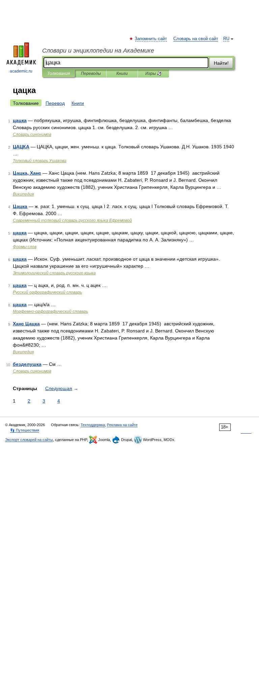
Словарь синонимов (32, 134)
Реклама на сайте (122, 425)
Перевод (55, 103)
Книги (122, 73)
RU (226, 38)
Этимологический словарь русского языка (54, 273)
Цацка (20, 206)
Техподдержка (93, 425)
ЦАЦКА (21, 146)
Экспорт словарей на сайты (29, 440)
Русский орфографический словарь (47, 292)
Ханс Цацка (26, 323)
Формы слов (24, 246)
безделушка (27, 364)
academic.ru (21, 71)
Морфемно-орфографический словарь (50, 311)
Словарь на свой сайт (195, 38)
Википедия (23, 194)
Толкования (58, 73)
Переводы (91, 73)
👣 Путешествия (24, 430)
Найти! (221, 63)
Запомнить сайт (151, 38)
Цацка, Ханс (27, 173)
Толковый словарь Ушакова (39, 160)
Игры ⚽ (153, 73)
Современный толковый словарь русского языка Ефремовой (72, 220)
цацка (20, 120)
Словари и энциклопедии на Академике (98, 50)
